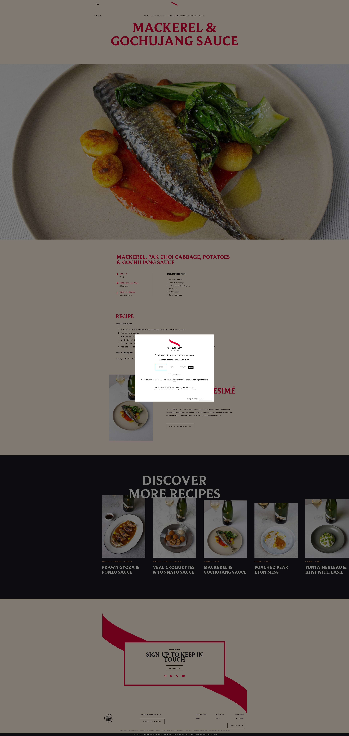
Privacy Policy (164, 387)
